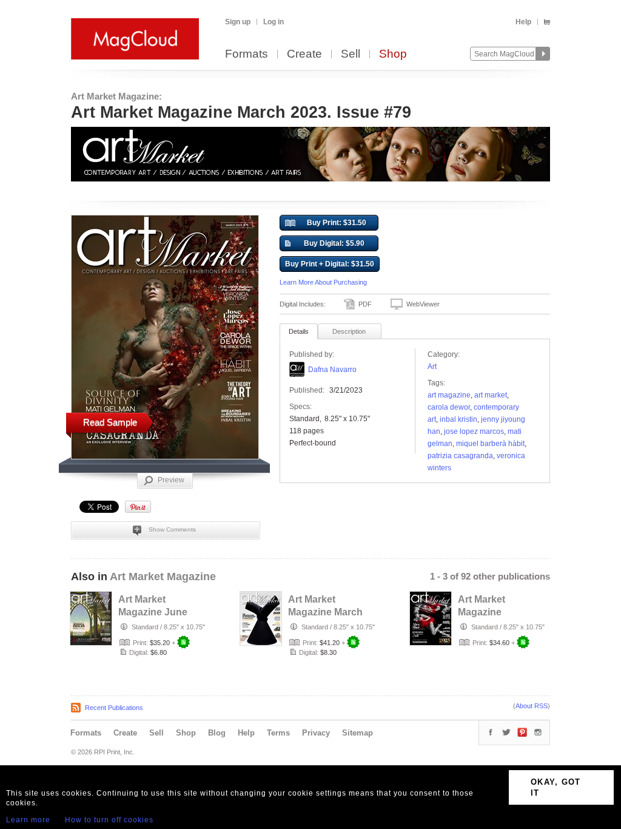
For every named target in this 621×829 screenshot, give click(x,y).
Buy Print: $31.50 (336, 222)
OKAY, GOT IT (556, 787)
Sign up (237, 22)
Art (432, 366)
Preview (171, 480)
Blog (217, 732)
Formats (246, 54)
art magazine (449, 395)
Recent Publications (114, 707)
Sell (350, 54)
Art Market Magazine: (116, 96)
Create (304, 54)
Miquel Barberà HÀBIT (490, 443)
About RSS (531, 705)
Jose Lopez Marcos (474, 431)
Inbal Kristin (458, 419)
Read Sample (110, 422)
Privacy (316, 732)
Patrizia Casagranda (460, 456)
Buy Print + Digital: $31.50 (329, 264)
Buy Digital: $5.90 (334, 243)
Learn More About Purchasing (323, 282)
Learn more (28, 820)
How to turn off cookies (109, 820)
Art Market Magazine (163, 576)
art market (490, 395)
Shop (393, 54)
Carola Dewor (449, 407)
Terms (278, 732)
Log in (273, 22)
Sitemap (357, 732)
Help (523, 22)
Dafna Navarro (332, 369)
